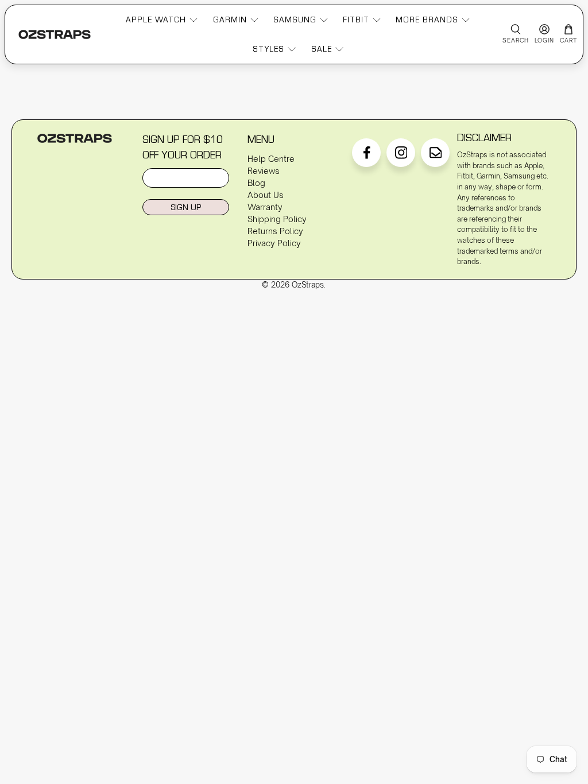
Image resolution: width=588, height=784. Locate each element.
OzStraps (308, 284)
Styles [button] (268, 49)
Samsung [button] (294, 19)
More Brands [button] (427, 19)
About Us (265, 195)
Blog (256, 183)
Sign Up (186, 206)
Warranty (265, 207)
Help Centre (271, 159)
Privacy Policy (274, 243)
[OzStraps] (54, 34)
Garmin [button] (230, 19)
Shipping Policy (277, 219)
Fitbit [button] (356, 19)
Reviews (263, 171)
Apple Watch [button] (156, 19)
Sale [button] (321, 49)
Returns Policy (275, 231)
